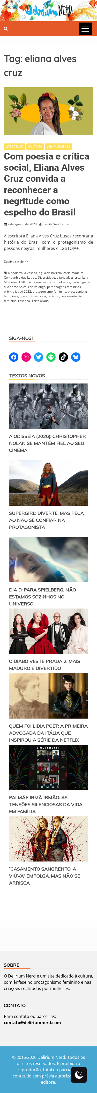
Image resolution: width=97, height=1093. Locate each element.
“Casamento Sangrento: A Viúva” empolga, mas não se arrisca (44, 876)
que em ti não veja (33, 296)
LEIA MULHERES (58, 146)
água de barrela (50, 273)
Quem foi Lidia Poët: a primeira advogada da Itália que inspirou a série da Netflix (48, 733)
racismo (53, 296)
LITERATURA (15, 146)
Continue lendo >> (16, 261)
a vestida (30, 273)
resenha (24, 301)
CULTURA (35, 146)
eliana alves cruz (69, 277)
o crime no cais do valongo (26, 287)
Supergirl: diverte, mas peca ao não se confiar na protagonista (46, 520)
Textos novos (27, 376)
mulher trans (45, 282)
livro (31, 282)
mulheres (63, 282)
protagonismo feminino (49, 291)
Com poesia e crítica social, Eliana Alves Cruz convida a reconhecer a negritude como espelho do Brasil (46, 184)
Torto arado (40, 301)
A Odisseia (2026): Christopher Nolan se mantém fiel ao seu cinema (47, 443)
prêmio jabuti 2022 (17, 291)
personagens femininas (64, 287)
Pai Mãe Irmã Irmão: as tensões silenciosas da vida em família (46, 804)
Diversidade (46, 277)
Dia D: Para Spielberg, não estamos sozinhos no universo (42, 597)
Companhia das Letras (20, 277)
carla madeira (73, 273)
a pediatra (15, 273)
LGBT (23, 282)
